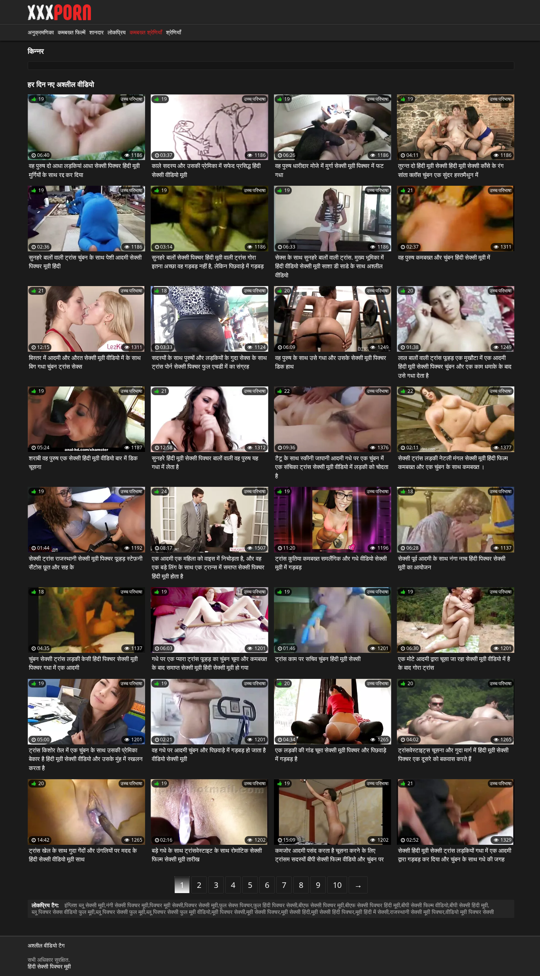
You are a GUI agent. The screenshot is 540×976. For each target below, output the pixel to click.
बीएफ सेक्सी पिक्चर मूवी (321, 905)
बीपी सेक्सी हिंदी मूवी (468, 905)
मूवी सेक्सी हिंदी (295, 912)
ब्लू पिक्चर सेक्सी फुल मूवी (120, 912)
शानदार (96, 32)
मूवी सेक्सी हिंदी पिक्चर (332, 912)
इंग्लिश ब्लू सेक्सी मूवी (84, 905)
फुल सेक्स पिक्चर (235, 905)
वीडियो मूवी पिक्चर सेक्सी (470, 912)
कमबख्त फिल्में (71, 32)
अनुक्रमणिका (41, 32)
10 (337, 885)
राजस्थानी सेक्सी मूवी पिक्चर (417, 912)
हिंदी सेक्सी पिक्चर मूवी (49, 966)
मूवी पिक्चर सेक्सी (228, 912)
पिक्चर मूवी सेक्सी (166, 905)
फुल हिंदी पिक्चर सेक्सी (275, 905)
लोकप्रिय (117, 32)
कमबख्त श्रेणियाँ (146, 32)
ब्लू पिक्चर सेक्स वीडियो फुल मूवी (63, 912)
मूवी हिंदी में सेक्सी (372, 912)
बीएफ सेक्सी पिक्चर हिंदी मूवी (372, 905)
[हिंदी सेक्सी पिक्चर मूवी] (59, 12)
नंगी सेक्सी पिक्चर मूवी (127, 905)
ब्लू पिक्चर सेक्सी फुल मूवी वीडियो (178, 912)
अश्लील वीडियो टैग (46, 945)
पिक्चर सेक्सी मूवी (201, 905)
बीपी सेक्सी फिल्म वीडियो (424, 905)
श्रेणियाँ (173, 32)
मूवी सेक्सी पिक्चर (263, 912)
